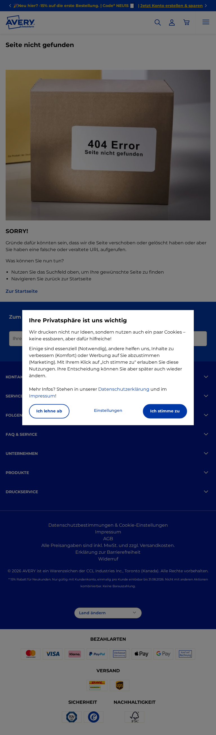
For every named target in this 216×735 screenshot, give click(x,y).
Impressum (42, 396)
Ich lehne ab (49, 411)
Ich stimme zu (165, 411)
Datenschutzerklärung (123, 389)
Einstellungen (108, 410)
